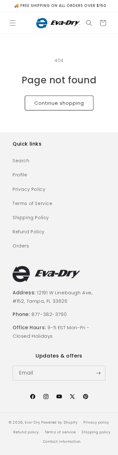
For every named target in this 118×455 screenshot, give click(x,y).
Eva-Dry (32, 422)
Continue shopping (59, 103)
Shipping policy (96, 432)
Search (21, 161)
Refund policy (26, 432)
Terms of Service (33, 203)
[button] (13, 23)
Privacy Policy (29, 189)
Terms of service (60, 432)
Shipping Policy (31, 217)
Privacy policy (96, 422)
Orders (21, 246)
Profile (20, 175)
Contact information (62, 441)
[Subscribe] (98, 373)
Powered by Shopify (59, 422)
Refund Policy (29, 232)
